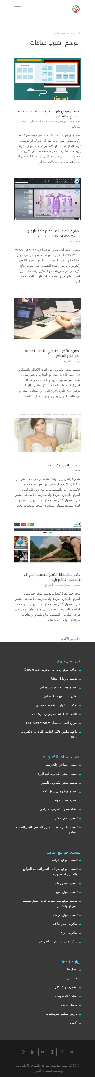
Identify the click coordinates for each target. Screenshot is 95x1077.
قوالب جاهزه (72, 361)
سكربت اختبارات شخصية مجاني (57, 705)
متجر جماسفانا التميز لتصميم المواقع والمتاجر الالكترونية (52, 577)
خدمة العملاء (69, 1005)
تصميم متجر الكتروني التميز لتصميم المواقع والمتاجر (53, 353)
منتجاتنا (76, 126)
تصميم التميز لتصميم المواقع (63, 585)
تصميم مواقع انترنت (65, 860)
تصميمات (75, 121)
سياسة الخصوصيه (66, 996)
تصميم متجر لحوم (66, 800)
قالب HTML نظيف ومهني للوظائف (55, 714)
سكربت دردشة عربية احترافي (58, 941)
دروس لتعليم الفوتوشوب (62, 1013)
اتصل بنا (72, 969)
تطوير (77, 470)
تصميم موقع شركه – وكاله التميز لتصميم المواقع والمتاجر (49, 114)
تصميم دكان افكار (66, 818)
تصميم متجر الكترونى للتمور (59, 782)
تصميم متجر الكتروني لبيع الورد (58, 773)
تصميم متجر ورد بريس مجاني (58, 687)
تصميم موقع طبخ (67, 892)
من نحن (72, 978)
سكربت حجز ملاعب (64, 924)
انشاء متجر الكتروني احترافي (59, 809)
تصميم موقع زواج (66, 883)
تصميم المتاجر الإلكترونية (62, 764)
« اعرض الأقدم (71, 638)
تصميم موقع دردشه (65, 915)
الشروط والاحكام (66, 987)
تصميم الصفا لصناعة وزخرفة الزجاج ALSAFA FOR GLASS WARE (54, 233)
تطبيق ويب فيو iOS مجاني (61, 696)
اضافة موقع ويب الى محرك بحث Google (51, 669)
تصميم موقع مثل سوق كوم (60, 791)
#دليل (74, 1022)
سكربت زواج (69, 932)
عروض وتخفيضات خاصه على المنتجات (42, 121)
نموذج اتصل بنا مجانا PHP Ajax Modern (52, 723)
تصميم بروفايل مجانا (64, 678)
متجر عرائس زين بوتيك (64, 465)
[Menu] (17, 9)
